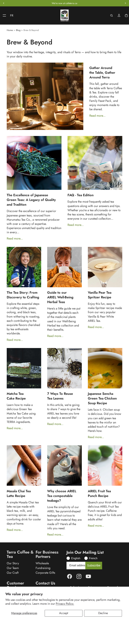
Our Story (13, 563)
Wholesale (42, 563)
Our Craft (12, 573)
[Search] (111, 15)
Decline (103, 613)
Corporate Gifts (45, 573)
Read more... (97, 115)
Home (10, 30)
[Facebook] (70, 576)
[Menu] (3, 15)
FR (11, 15)
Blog (18, 30)
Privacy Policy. (65, 603)
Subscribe (93, 565)
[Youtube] (88, 576)
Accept (63, 613)
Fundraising (43, 568)
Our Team (13, 568)
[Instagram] (79, 576)
